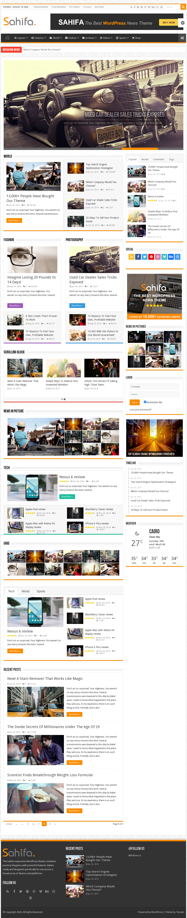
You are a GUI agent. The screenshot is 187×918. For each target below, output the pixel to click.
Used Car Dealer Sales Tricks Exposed (42, 49)
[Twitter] (138, 7)
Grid (6, 544)
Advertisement (41, 7)
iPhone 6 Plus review (97, 523)
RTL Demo (74, 7)
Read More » (14, 220)
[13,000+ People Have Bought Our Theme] (137, 171)
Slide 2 (58, 149)
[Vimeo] (149, 7)
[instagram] (157, 7)
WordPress (157, 912)
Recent (145, 159)
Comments (158, 159)
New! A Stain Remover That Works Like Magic (45, 678)
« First (8, 824)
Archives (89, 38)
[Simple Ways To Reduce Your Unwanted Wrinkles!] (137, 216)
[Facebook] (134, 7)
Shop (138, 38)
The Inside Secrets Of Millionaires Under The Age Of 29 (53, 727)
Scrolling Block (14, 352)
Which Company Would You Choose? (147, 454)
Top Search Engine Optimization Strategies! (101, 873)
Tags (171, 159)
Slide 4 (129, 149)
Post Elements (59, 7)
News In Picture (14, 411)
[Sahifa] (20, 20)
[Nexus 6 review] (137, 201)
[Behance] (153, 7)
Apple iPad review (35, 509)
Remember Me (154, 402)
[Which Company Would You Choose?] (137, 186)
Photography (74, 240)
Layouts (21, 38)
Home (7, 37)
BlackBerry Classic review (99, 509)
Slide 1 (22, 149)
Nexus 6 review (72, 477)
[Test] (161, 7)
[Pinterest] (141, 7)
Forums (87, 7)
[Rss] (131, 7)
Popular (133, 159)
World (56, 38)
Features (39, 38)
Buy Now (99, 7)
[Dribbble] (145, 7)
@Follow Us (136, 849)
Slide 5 (165, 149)
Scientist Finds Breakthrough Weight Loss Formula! (50, 775)
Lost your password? (141, 409)
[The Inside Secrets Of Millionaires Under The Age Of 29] (137, 231)
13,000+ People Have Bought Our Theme (114, 115)
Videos (106, 38)
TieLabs (180, 912)
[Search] (183, 7)
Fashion (72, 38)
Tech (7, 468)
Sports (122, 38)
